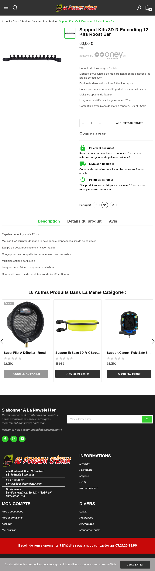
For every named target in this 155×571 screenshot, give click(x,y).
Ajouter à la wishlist (94, 133)
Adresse (7, 523)
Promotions (86, 517)
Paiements (85, 469)
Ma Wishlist (9, 529)
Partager (96, 205)
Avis (113, 221)
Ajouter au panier (129, 123)
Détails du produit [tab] (84, 221)
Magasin (84, 475)
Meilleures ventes (89, 529)
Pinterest (113, 205)
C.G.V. (83, 511)
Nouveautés (86, 523)
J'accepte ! (135, 564)
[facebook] (5, 439)
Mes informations (12, 517)
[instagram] (13, 439)
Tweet (104, 205)
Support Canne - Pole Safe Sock (129, 352)
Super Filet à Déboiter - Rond (25, 352)
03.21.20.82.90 (126, 545)
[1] (147, 419)
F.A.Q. (83, 482)
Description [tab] (49, 221)
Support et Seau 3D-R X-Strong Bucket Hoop (77, 352)
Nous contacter (88, 488)
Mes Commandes (12, 511)
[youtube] (22, 439)
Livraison (84, 463)
